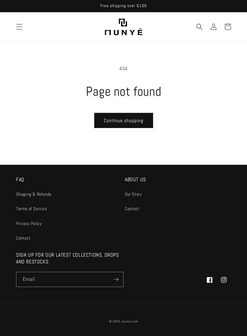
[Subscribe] (116, 279)
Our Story (133, 194)
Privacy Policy (29, 223)
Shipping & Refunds (33, 194)
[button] (19, 27)
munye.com (130, 321)
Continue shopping (123, 120)
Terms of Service (31, 209)
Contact (23, 238)
